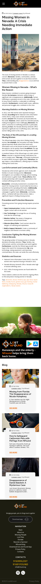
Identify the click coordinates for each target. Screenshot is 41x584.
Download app (17, 519)
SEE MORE (13, 408)
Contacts (20, 551)
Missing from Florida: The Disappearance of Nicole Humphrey (20, 394)
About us (20, 532)
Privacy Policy (20, 549)
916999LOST (20, 561)
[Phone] (18, 573)
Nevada (19, 284)
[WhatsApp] (23, 573)
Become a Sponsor (21, 542)
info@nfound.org (20, 567)
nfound (24, 284)
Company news (16, 388)
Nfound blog (20, 544)
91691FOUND (20, 564)
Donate (20, 539)
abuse (15, 280)
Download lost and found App (20, 547)
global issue (20, 282)
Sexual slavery (15, 286)
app (24, 280)
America (20, 280)
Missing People (20, 535)
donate (8, 282)
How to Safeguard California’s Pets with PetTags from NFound (20, 438)
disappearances (24, 81)
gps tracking (28, 282)
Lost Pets (20, 537)
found (13, 282)
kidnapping (12, 284)
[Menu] (3, 4)
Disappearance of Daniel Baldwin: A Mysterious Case (18, 482)
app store (30, 280)
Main (20, 530)
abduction (9, 280)
